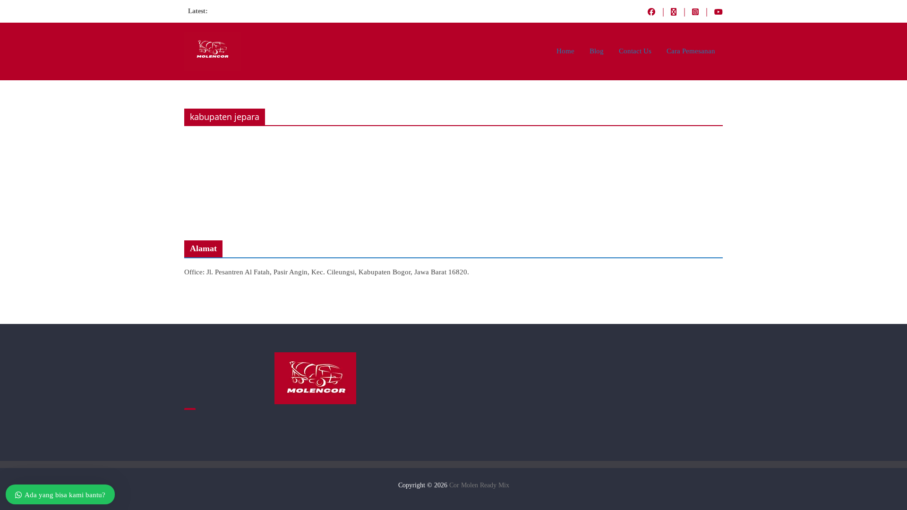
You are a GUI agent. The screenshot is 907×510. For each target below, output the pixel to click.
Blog (597, 51)
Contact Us (635, 51)
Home (565, 51)
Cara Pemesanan (691, 51)
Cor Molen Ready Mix (479, 485)
